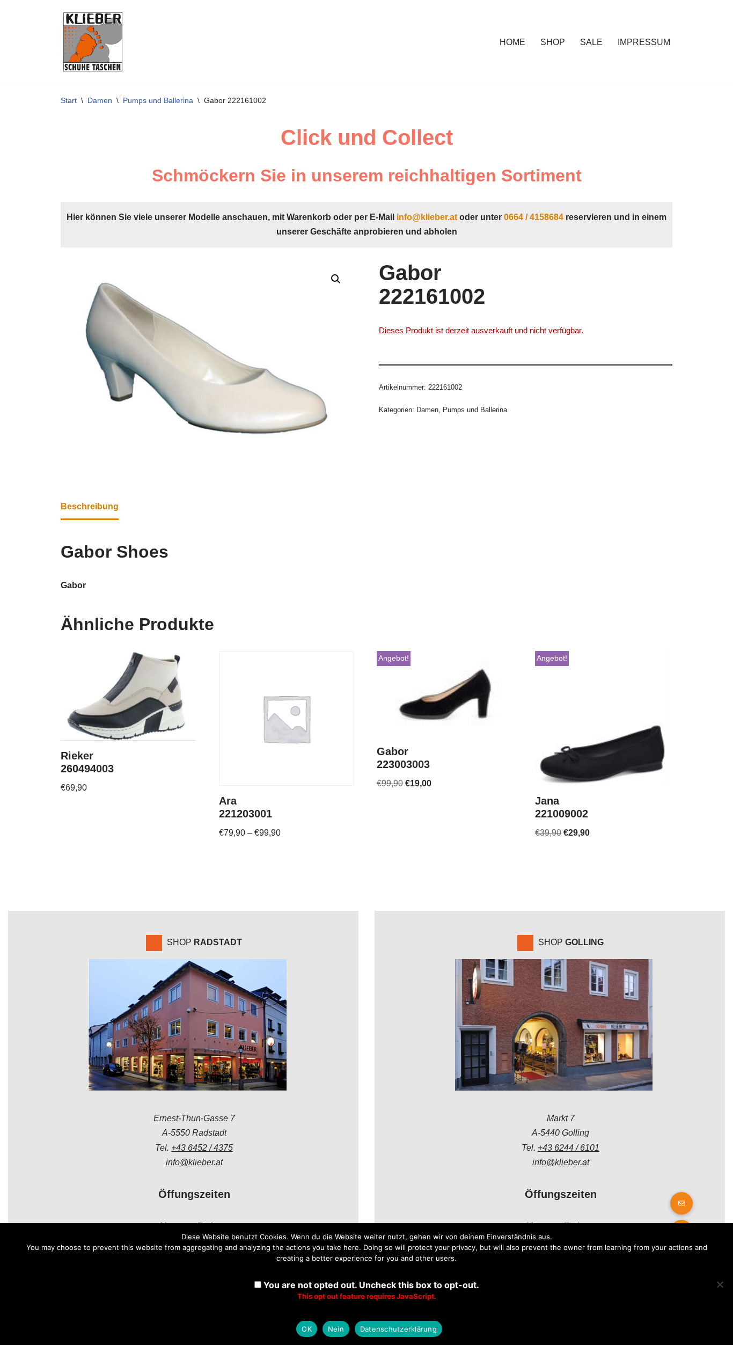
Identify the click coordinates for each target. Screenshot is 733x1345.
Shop (552, 42)
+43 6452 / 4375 (202, 1147)
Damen (99, 100)
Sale (591, 42)
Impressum (644, 42)
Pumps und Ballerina (158, 100)
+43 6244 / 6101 (568, 1147)
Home (512, 42)
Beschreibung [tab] (90, 506)
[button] (336, 279)
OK (307, 1329)
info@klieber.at (427, 217)
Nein (336, 1329)
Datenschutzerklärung (398, 1329)
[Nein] (719, 1284)
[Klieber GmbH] (93, 42)
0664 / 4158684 (533, 217)
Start (69, 100)
